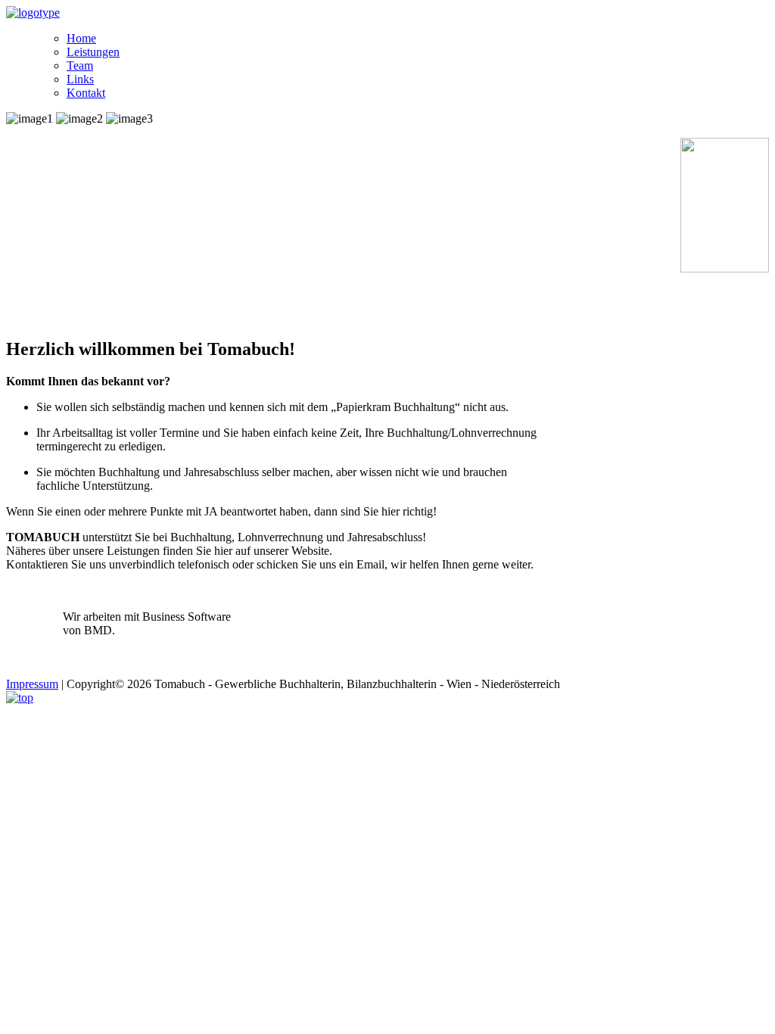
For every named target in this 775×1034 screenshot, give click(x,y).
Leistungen (93, 51)
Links (80, 79)
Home (81, 38)
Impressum (32, 683)
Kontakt (86, 92)
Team (80, 65)
